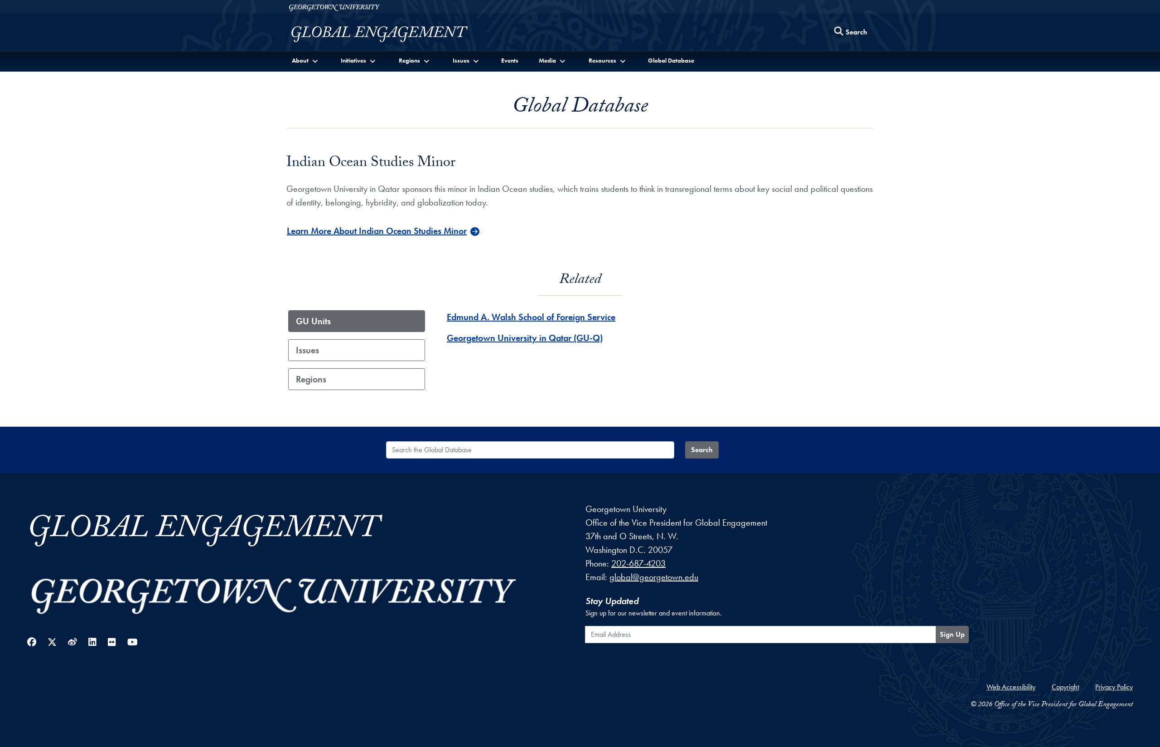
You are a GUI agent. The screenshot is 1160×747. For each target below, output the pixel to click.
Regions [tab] (311, 379)
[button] (305, 60)
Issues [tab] (307, 350)
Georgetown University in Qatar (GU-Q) (525, 338)
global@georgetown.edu (653, 577)
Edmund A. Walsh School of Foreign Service (531, 317)
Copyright (1065, 687)
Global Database (671, 60)
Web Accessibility (1010, 687)
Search (702, 449)
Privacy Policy (1114, 687)
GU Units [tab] (313, 321)
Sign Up (952, 634)
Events (509, 60)
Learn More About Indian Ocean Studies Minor (377, 231)
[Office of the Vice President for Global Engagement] (388, 34)
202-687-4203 (638, 563)
